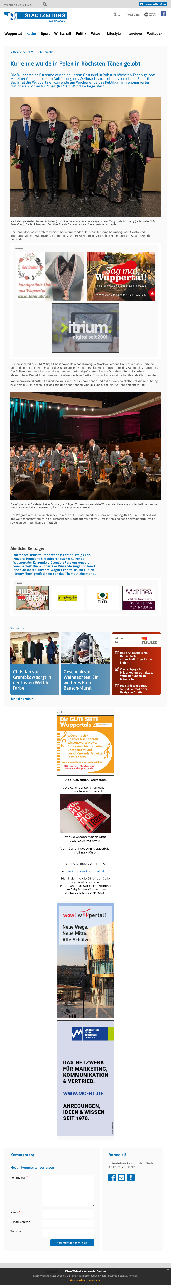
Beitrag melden (131, 1177)
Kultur (31, 33)
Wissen (96, 33)
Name (15, 1212)
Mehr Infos (95, 1280)
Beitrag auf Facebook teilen (112, 1177)
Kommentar (19, 1177)
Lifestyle (114, 33)
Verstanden (77, 1280)
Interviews (133, 33)
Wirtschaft (62, 33)
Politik (81, 33)
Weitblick (154, 33)
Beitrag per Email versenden (121, 1177)
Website (15, 1231)
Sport (45, 33)
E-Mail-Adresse (21, 1222)
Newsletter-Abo (155, 4)
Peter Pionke (45, 52)
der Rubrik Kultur (21, 698)
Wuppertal (13, 33)
